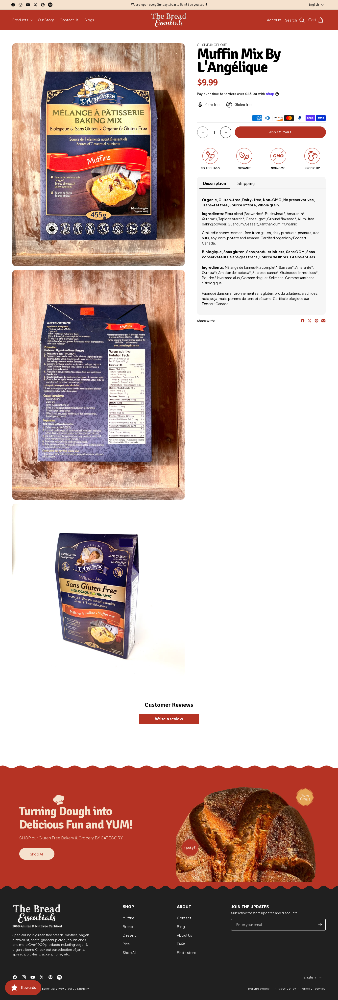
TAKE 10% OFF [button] (201, 95)
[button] (232, 36)
